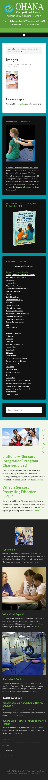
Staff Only (6, 740)
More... (41, 480)
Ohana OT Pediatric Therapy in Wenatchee (24, 8)
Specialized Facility (13, 679)
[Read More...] (19, 715)
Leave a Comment (13, 67)
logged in (21, 104)
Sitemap (5, 745)
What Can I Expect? (13, 614)
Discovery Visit (30, 187)
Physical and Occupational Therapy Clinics (24, 774)
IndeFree (40, 771)
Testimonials (9, 549)
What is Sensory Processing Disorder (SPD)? (19, 491)
